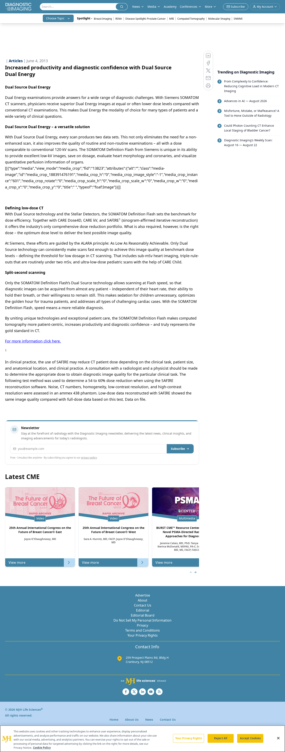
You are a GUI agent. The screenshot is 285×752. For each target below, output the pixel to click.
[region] (142, 738)
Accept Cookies (250, 738)
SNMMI (238, 18)
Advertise (142, 595)
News (149, 720)
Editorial (142, 610)
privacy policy (89, 457)
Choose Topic (55, 18)
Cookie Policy (42, 747)
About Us (132, 720)
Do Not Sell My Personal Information (142, 620)
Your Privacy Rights (142, 635)
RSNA (118, 18)
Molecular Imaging (219, 18)
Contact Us (142, 605)
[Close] (278, 738)
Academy (170, 7)
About (142, 600)
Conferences (188, 7)
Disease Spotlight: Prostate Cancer (145, 18)
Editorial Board (142, 615)
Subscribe (178, 449)
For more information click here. (33, 341)
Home (114, 720)
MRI (171, 18)
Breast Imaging (103, 18)
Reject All (220, 738)
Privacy (142, 625)
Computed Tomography (191, 18)
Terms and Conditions (142, 630)
